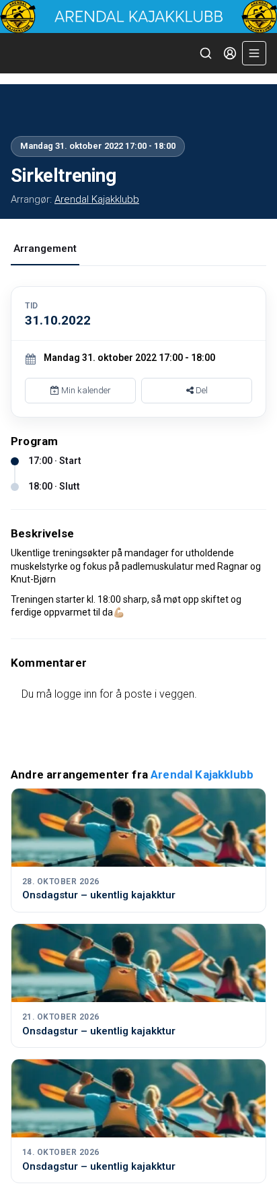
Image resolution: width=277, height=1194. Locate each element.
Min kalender (85, 390)
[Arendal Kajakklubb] (138, 16)
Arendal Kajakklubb (96, 199)
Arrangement (45, 248)
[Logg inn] (230, 53)
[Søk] (206, 53)
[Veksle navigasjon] (254, 53)
